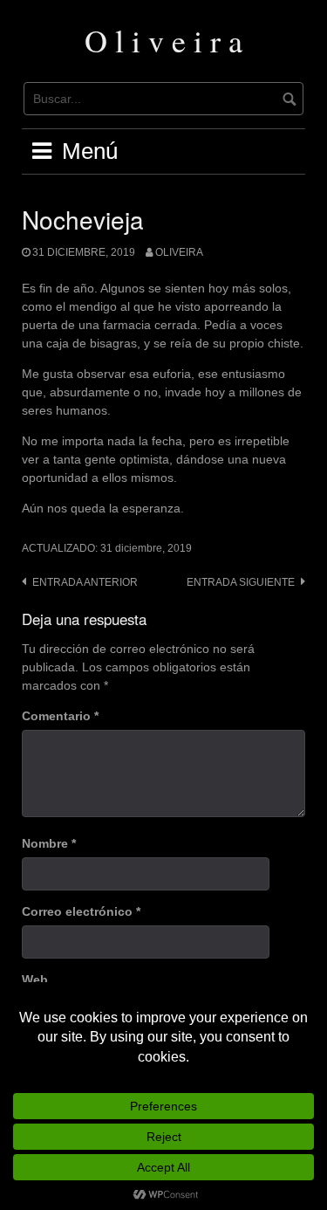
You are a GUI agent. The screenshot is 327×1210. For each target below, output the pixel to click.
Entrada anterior (85, 582)
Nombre (49, 843)
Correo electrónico (81, 911)
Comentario (60, 716)
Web (35, 980)
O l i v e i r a (163, 40)
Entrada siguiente (241, 582)
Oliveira (179, 252)
